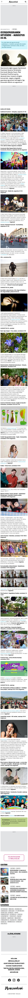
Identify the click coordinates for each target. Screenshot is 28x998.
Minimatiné (18, 993)
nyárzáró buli (8, 678)
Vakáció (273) (4, 910)
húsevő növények (11, 428)
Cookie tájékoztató (14, 966)
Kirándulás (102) (5, 914)
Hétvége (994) (4, 908)
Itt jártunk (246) (20, 910)
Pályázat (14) (13, 919)
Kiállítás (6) (4, 923)
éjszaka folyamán (15, 319)
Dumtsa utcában (22, 174)
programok (4, 739)
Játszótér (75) (4, 916)
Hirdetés (18, 886)
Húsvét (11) (3, 921)
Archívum (14, 972)
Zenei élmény (4, 589)
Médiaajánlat (14, 961)
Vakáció (18, 868)
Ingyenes (13, 868)
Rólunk (14, 958)
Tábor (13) (20, 919)
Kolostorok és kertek (6, 653)
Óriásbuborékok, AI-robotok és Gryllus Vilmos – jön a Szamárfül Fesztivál (18, 872)
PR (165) (16, 912)
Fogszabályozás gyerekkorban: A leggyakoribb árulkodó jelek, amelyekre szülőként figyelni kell (18, 890)
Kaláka (9, 489)
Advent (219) (4, 912)
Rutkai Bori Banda (6, 811)
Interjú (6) (18, 921)
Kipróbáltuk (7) (11, 921)
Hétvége (15, 29)
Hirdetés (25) (10, 918)
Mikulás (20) (17, 918)
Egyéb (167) (10, 912)
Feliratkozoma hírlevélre (14, 858)
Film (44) (19, 916)
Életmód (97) (13, 914)
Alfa (18, 278)
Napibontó (12, 815)
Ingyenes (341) (18, 908)
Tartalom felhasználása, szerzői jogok (14, 969)
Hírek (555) (11, 908)
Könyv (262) (11, 910)
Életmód (13, 886)
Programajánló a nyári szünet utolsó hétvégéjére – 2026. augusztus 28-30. (18, 881)
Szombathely (4, 254)
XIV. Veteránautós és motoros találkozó (10, 710)
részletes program (5, 222)
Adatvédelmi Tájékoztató (14, 963)
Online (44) (3, 918)
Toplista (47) (13, 916)
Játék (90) (20, 914)
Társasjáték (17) (5, 919)
